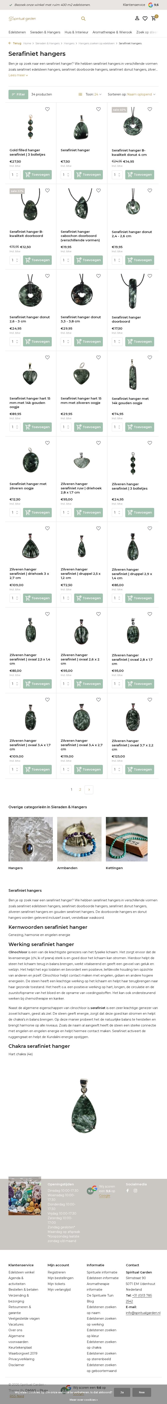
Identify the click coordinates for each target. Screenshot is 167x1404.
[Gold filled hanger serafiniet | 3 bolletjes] (31, 126)
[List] (80, 94)
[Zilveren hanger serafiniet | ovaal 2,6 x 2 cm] (82, 631)
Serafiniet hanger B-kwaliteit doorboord (26, 234)
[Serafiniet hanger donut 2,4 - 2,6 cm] (133, 207)
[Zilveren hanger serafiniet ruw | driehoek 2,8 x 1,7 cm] (82, 460)
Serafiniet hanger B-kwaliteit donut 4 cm (129, 152)
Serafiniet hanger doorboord (126, 319)
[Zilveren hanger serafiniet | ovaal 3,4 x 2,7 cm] (82, 716)
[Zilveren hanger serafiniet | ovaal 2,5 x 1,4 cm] (31, 631)
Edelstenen (17, 32)
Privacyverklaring (21, 1359)
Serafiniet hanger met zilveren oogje (28, 486)
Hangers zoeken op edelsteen (97, 43)
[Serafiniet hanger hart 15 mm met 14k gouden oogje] (31, 374)
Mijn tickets (56, 1284)
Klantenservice (134, 5)
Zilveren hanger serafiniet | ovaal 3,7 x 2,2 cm (133, 745)
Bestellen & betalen (23, 1290)
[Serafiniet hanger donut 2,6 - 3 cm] (31, 293)
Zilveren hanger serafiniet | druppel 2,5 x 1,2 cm (80, 573)
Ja (122, 1392)
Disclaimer (16, 1365)
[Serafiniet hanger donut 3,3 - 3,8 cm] (82, 293)
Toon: (90, 94)
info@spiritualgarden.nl (143, 1313)
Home (27, 43)
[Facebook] (127, 1191)
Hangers (69, 43)
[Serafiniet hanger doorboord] (133, 293)
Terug (16, 43)
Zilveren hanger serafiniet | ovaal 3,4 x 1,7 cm (30, 745)
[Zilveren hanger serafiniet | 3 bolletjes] (133, 460)
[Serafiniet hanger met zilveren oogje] (31, 460)
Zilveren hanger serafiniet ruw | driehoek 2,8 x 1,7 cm (81, 488)
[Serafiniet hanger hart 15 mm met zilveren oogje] (82, 374)
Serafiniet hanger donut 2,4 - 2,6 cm (132, 234)
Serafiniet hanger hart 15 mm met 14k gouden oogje (30, 402)
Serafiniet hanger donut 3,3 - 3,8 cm (81, 319)
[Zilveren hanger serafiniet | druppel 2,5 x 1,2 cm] (82, 545)
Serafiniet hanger (75, 150)
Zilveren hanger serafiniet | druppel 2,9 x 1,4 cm (132, 573)
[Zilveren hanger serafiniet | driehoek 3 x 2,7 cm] (31, 545)
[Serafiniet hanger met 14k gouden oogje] (133, 374)
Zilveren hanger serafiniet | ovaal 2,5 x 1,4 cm (30, 659)
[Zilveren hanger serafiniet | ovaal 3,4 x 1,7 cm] (31, 716)
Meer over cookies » (84, 1399)
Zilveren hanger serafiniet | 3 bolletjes (129, 486)
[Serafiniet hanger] (82, 126)
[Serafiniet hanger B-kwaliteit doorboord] (31, 207)
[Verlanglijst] (145, 18)
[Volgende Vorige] (89, 789)
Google (104, 1196)
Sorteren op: (117, 94)
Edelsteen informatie (103, 1278)
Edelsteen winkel (21, 1272)
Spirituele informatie (102, 1272)
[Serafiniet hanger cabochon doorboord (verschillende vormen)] (82, 207)
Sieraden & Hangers (45, 32)
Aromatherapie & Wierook (112, 32)
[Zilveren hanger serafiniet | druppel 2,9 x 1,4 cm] (133, 545)
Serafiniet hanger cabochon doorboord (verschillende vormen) (80, 236)
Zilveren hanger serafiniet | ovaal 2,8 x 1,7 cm (132, 659)
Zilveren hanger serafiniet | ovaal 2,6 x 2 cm (80, 659)
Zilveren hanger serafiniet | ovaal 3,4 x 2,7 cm (82, 745)
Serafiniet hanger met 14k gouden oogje (130, 401)
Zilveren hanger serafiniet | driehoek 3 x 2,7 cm (29, 573)
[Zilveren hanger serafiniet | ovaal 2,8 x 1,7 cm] (133, 631)
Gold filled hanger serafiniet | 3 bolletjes (27, 152)
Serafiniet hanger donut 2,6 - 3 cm (30, 319)
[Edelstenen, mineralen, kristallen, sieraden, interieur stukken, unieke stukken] (22, 18)
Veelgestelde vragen (24, 1319)
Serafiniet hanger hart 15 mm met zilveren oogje (81, 400)
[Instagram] (135, 1191)
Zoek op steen (147, 32)
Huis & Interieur (76, 32)
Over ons (15, 1330)
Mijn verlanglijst (59, 1290)
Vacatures (15, 1324)
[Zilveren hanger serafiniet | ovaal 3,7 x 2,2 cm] (133, 716)
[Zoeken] (83, 18)
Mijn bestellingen (60, 1278)
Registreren (57, 1272)
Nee (142, 1392)
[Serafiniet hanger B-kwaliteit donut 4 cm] (133, 126)
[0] (152, 18)
